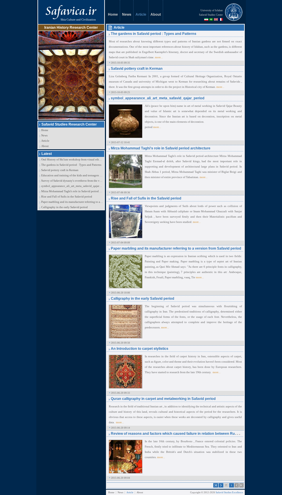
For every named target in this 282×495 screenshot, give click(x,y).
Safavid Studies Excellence (229, 492)
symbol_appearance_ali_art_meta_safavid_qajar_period (72, 186)
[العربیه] (211, 19)
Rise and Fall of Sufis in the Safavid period (66, 196)
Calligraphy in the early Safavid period (64, 207)
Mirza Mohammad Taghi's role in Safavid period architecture (72, 191)
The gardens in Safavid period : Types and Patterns (71, 164)
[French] (221, 19)
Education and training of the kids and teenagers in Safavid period (72, 175)
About (45, 146)
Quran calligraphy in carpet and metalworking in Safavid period (163, 399)
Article (45, 140)
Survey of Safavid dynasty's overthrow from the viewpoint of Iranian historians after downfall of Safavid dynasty (72, 180)
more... (159, 57)
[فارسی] (206, 19)
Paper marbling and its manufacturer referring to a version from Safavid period (72, 201)
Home (44, 130)
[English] (216, 19)
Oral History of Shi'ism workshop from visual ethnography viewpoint (72, 159)
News (44, 135)
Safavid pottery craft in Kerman (59, 170)
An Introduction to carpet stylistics (139, 348)
